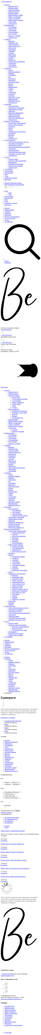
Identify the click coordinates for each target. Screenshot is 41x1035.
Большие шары (13, 13)
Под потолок (12, 34)
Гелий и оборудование (15, 125)
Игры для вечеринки (19, 536)
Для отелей (12, 149)
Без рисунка (16, 397)
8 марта (10, 58)
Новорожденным (14, 116)
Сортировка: (13, 721)
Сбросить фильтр (6, 812)
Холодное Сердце (14, 97)
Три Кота (11, 96)
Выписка (11, 41)
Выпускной (12, 55)
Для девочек (12, 30)
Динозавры (12, 75)
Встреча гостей (17, 628)
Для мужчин (12, 29)
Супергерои (12, 92)
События (7, 39)
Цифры (14, 416)
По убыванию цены (11, 819)
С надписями (16, 401)
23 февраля (12, 56)
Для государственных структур (18, 142)
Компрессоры (16, 550)
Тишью (14, 596)
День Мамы (12, 65)
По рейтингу (9, 822)
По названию (9, 821)
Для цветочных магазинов (17, 152)
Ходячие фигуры (17, 418)
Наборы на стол (17, 587)
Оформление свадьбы (15, 109)
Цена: (6, 724)
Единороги (12, 78)
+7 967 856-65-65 (6, 1)
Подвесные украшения (19, 591)
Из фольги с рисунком (19, 412)
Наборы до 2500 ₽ (14, 36)
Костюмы (15, 539)
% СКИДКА (9, 169)
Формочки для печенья (19, 570)
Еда (9, 77)
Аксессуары (12, 22)
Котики (10, 85)
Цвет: (6, 731)
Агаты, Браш (16, 404)
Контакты (8, 179)
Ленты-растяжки (17, 585)
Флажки (14, 597)
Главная (7, 657)
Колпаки (11, 135)
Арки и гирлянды (14, 18)
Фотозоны (8, 104)
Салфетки (15, 558)
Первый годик (13, 43)
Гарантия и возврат (11, 178)
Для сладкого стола (18, 584)
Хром (14, 406)
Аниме (10, 70)
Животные (11, 80)
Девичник (11, 51)
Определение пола (14, 46)
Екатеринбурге (7, 329)
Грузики (15, 430)
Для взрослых (16, 510)
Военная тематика (14, 72)
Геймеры (11, 73)
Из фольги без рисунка (19, 411)
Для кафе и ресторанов (15, 143)
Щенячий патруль (14, 101)
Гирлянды (11, 126)
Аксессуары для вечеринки (17, 123)
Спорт (10, 90)
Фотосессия (12, 48)
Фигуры (15, 414)
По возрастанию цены (12, 817)
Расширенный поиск (8, 810)
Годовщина (12, 49)
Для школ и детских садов (16, 154)
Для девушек (12, 27)
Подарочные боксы (18, 556)
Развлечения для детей (19, 630)
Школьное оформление (15, 113)
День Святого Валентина (16, 61)
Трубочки (15, 568)
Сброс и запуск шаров (15, 166)
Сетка (6, 827)
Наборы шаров (13, 8)
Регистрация (9, 171)
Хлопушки (11, 133)
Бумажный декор (17, 577)
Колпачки (15, 538)
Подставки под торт (18, 592)
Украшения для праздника (16, 131)
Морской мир (12, 87)
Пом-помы (15, 594)
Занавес (10, 137)
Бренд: (7, 728)
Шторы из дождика (18, 599)
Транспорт (11, 94)
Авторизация (9, 172)
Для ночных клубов (14, 145)
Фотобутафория (17, 543)
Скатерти (15, 560)
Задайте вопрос (6, 975)
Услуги (7, 157)
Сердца (14, 407)
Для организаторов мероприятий (19, 147)
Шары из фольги (13, 11)
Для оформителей (18, 548)
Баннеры (15, 575)
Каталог (7, 5)
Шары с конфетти (18, 402)
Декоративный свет (18, 533)
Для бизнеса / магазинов (16, 108)
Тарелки (15, 567)
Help (6, 174)
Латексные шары (13, 10)
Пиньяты (15, 541)
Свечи (10, 130)
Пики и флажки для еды (20, 589)
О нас (6, 176)
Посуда (10, 128)
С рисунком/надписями (19, 399)
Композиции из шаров (15, 20)
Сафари (10, 89)
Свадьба (11, 53)
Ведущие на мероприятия (20, 627)
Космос (10, 84)
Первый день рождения (20, 515)
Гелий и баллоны (17, 546)
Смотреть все (12, 23)
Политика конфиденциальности (11, 999)
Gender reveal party (14, 114)
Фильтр (12, 717)
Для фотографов (13, 150)
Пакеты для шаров (18, 431)
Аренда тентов (13, 159)
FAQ (12, 975)
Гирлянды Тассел (17, 579)
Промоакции (12, 162)
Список (7, 826)
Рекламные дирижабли (15, 164)
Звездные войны (13, 82)
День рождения (13, 44)
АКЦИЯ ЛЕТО (13, 6)
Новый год (12, 60)
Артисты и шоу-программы (17, 161)
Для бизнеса (12, 63)
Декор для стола (17, 580)
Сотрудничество (10, 140)
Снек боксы (16, 562)
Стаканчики (16, 563)
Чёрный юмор (13, 99)
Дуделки (15, 534)
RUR (6, 191)
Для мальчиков (13, 32)
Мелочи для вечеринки (12, 121)
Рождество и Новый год (16, 118)
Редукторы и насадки (19, 551)
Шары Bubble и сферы (15, 15)
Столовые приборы (18, 565)
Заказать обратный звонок (13, 183)
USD (10, 194)
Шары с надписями (14, 17)
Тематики (8, 68)
